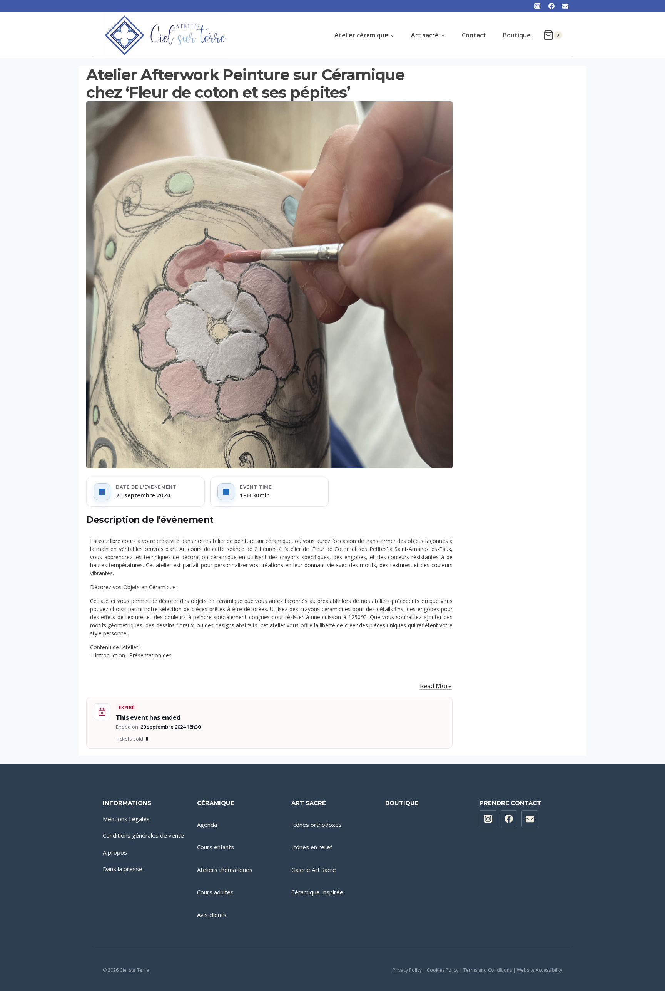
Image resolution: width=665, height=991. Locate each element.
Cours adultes (215, 892)
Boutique (517, 35)
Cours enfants (215, 847)
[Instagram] (537, 6)
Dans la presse (122, 869)
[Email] (565, 6)
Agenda (207, 824)
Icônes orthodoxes (316, 824)
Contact (474, 35)
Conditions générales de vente (143, 835)
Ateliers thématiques (224, 869)
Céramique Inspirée (317, 892)
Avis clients (211, 915)
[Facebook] (551, 6)
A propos (115, 852)
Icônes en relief (311, 847)
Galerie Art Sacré (313, 869)
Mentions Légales (126, 819)
